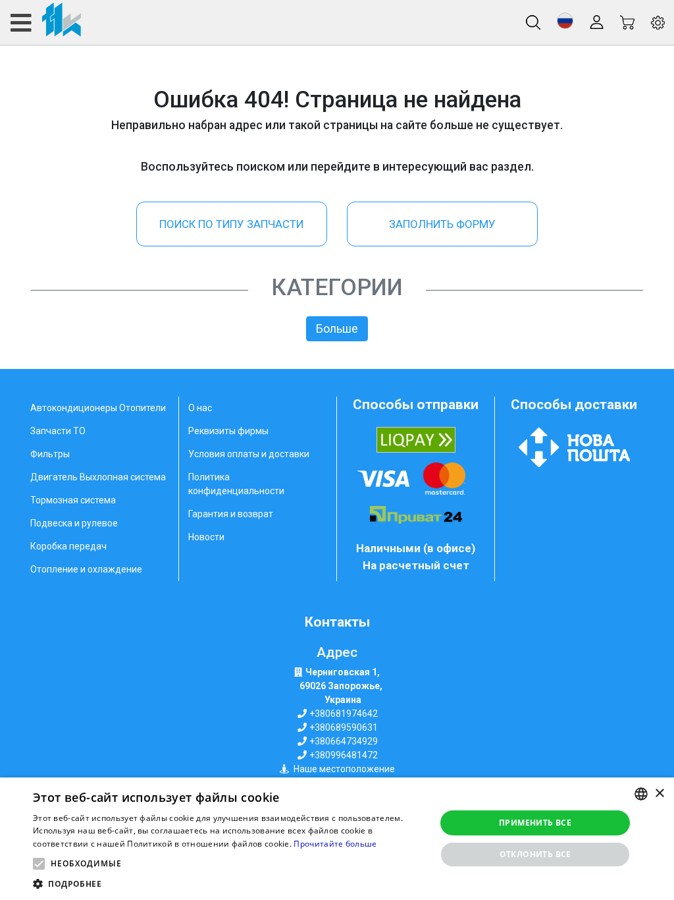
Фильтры (50, 454)
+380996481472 (343, 755)
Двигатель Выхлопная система (98, 477)
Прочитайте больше (335, 843)
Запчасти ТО (58, 431)
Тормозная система (73, 500)
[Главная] (45, 22)
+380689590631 (343, 727)
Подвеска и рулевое (74, 523)
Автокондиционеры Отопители (98, 408)
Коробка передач (68, 546)
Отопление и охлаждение (86, 569)
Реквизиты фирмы (228, 431)
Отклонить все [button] (535, 854)
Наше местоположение (344, 769)
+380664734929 (343, 741)
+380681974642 (343, 713)
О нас (200, 408)
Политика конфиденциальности (236, 484)
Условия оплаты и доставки (248, 454)
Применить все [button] (535, 822)
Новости (206, 537)
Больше (337, 328)
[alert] (337, 838)
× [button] (659, 794)
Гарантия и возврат (230, 514)
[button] (565, 21)
